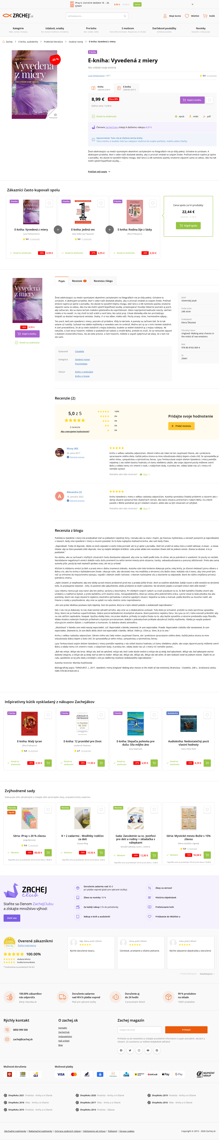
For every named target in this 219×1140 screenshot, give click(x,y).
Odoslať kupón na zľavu (109, 608)
